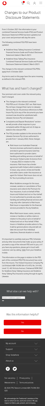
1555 (24, 250)
